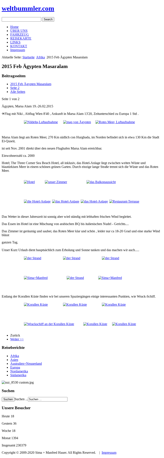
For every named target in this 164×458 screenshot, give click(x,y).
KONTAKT (18, 46)
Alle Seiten (17, 91)
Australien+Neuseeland (26, 363)
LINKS (15, 42)
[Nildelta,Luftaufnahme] (41, 121)
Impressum (17, 50)
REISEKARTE (20, 38)
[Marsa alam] (77, 121)
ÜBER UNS (19, 31)
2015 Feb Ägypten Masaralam (30, 84)
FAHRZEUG (19, 34)
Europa (15, 367)
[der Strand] (71, 258)
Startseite (28, 57)
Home (14, 27)
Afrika (40, 57)
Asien (14, 360)
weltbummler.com (28, 8)
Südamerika (18, 375)
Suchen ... (21, 399)
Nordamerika (19, 371)
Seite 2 (14, 88)
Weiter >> (17, 339)
